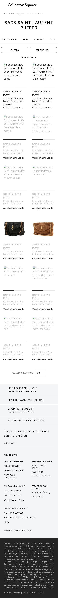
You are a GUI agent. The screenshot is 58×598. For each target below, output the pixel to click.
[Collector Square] (21, 5)
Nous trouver (12, 466)
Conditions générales (16, 508)
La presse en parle (14, 500)
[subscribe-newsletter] (52, 444)
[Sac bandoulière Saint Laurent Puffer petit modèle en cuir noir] (14, 327)
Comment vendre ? (14, 470)
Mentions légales (14, 513)
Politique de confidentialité (20, 517)
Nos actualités (12, 495)
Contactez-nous (13, 461)
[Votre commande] (49, 5)
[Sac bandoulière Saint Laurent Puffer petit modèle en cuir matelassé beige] (43, 327)
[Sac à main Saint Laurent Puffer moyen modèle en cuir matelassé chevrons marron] (43, 126)
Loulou (39, 39)
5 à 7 (52, 39)
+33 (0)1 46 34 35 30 (41, 476)
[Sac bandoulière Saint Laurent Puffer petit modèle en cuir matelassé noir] (43, 277)
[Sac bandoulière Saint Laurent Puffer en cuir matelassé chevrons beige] (14, 176)
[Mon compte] (54, 5)
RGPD (6, 522)
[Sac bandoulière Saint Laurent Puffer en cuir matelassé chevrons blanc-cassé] (14, 74)
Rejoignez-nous (13, 490)
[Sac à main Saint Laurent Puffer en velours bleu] (43, 176)
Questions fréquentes (10, 476)
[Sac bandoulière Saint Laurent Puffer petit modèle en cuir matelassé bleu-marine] (14, 126)
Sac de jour (9, 39)
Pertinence (42, 50)
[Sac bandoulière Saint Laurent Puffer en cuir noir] (14, 277)
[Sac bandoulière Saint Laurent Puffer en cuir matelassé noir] (14, 227)
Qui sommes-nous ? (14, 486)
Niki (25, 39)
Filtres (15, 50)
